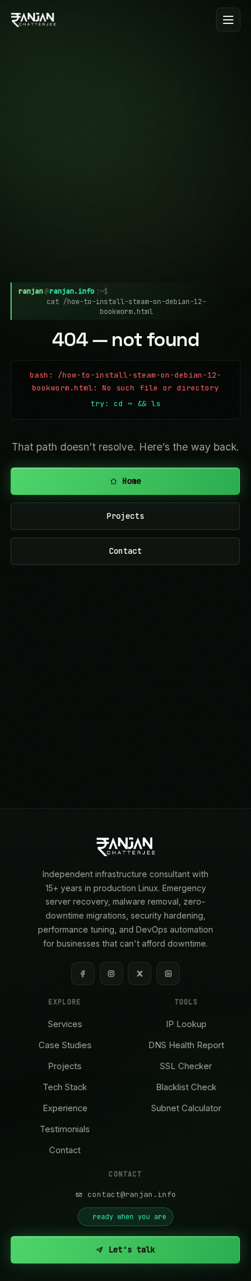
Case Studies (65, 1045)
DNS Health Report (186, 1045)
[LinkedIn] (168, 973)
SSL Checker (186, 1066)
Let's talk (132, 1249)
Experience (65, 1108)
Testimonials (65, 1129)
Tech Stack (65, 1087)
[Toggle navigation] (228, 20)
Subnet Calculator (186, 1108)
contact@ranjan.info (132, 1194)
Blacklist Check (186, 1087)
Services (65, 1024)
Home (132, 481)
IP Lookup (186, 1024)
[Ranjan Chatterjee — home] (33, 19)
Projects (125, 516)
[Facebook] (83, 973)
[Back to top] (222, 1259)
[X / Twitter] (139, 973)
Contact (125, 551)
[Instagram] (111, 973)
